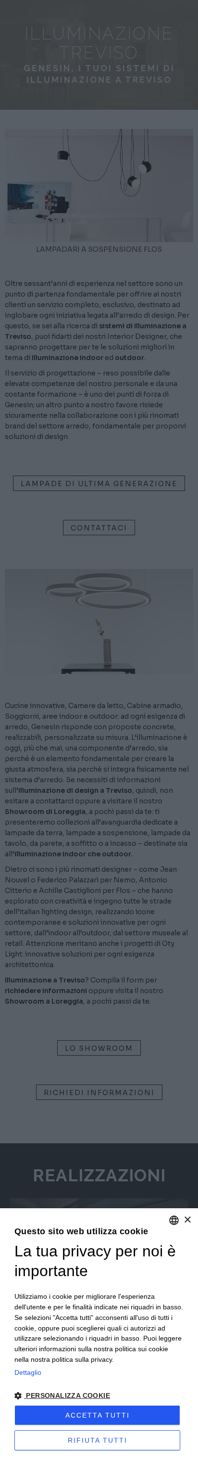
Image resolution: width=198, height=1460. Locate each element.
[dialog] (99, 1334)
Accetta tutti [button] (97, 1415)
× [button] (187, 1220)
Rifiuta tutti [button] (97, 1440)
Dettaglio (27, 1372)
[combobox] (174, 1220)
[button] (99, 1395)
